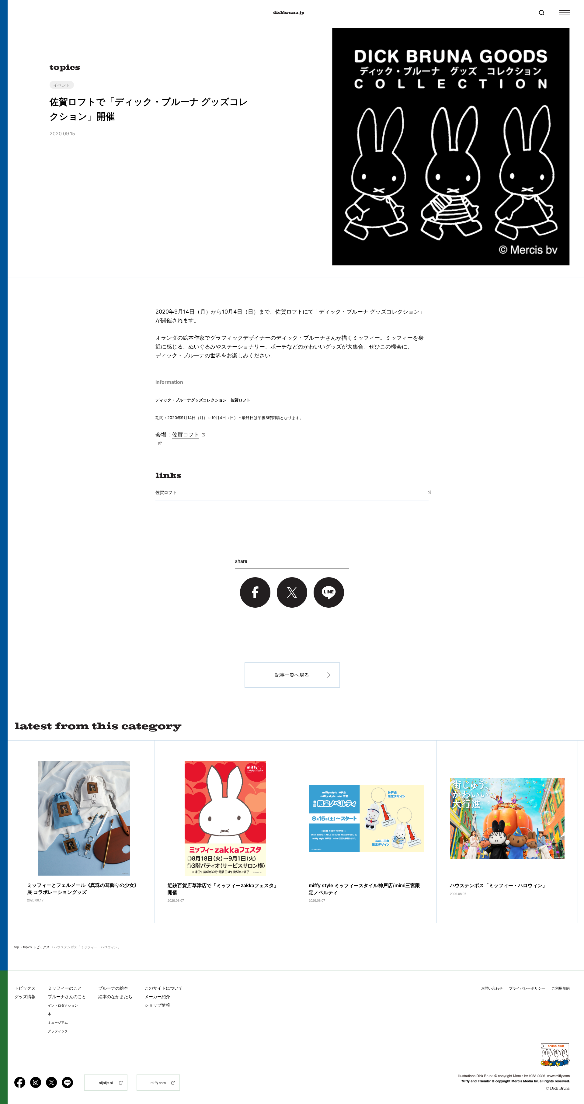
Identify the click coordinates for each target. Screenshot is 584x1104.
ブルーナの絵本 (113, 988)
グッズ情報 (25, 996)
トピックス (25, 988)
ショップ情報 (157, 1005)
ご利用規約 (560, 988)
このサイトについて (163, 988)
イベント (61, 85)
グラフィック (58, 1031)
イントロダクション (63, 1005)
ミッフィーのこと (65, 988)
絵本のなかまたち (115, 996)
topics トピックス (36, 946)
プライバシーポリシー (527, 988)
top (16, 946)
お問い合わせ (492, 988)
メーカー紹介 (157, 996)
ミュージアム (58, 1022)
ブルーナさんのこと (67, 996)
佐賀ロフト (185, 434)
